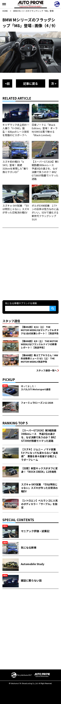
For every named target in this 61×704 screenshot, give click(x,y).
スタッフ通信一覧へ (46, 370)
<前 (7, 83)
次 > (53, 83)
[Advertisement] (30, 263)
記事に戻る (30, 83)
